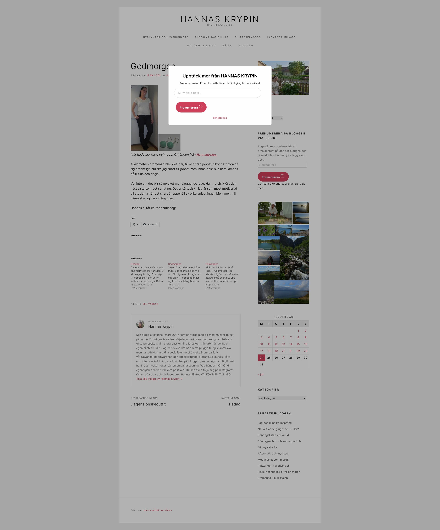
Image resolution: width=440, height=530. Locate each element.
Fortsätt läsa (220, 117)
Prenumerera (189, 107)
